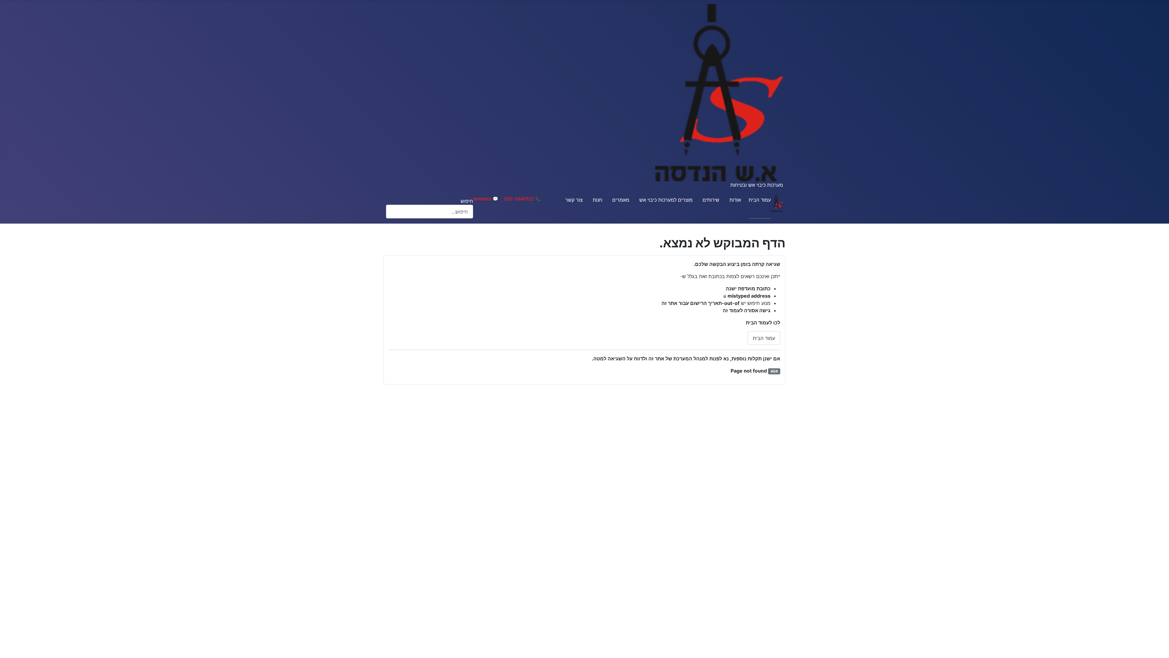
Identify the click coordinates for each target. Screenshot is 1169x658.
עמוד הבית (760, 200)
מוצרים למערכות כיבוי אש (666, 200)
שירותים (711, 200)
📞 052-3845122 (522, 199)
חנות (597, 200)
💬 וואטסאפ (485, 199)
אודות (735, 200)
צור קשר (574, 200)
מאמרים (620, 200)
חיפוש (467, 201)
